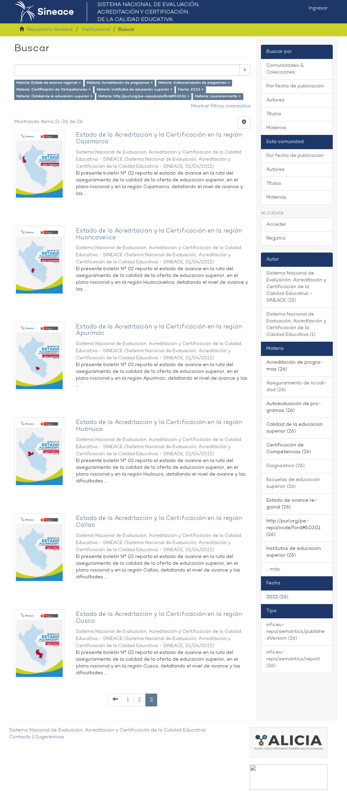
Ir (245, 70)
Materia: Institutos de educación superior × (134, 89)
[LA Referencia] (289, 777)
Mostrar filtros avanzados (221, 106)
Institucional (96, 29)
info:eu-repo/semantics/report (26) (293, 659)
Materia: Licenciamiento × (218, 96)
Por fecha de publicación (295, 86)
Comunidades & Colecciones (285, 69)
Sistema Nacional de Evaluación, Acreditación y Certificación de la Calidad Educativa (107, 730)
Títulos (273, 114)
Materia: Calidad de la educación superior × (54, 96)
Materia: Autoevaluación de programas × (194, 82)
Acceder (276, 224)
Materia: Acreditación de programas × (120, 82)
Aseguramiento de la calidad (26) (296, 386)
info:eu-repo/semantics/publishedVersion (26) (295, 632)
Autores (275, 100)
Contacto (20, 737)
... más (273, 569)
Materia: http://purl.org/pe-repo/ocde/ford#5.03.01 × (143, 96)
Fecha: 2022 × (191, 89)
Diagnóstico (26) (285, 466)
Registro (276, 238)
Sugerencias (49, 737)
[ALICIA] (289, 742)
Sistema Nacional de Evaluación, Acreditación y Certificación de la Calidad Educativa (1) (296, 324)
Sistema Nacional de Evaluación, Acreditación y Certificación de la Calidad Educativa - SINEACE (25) (296, 287)
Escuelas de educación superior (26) (293, 483)
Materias (276, 128)
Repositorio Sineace (50, 29)
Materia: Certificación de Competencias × (53, 89)
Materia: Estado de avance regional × (48, 82)
